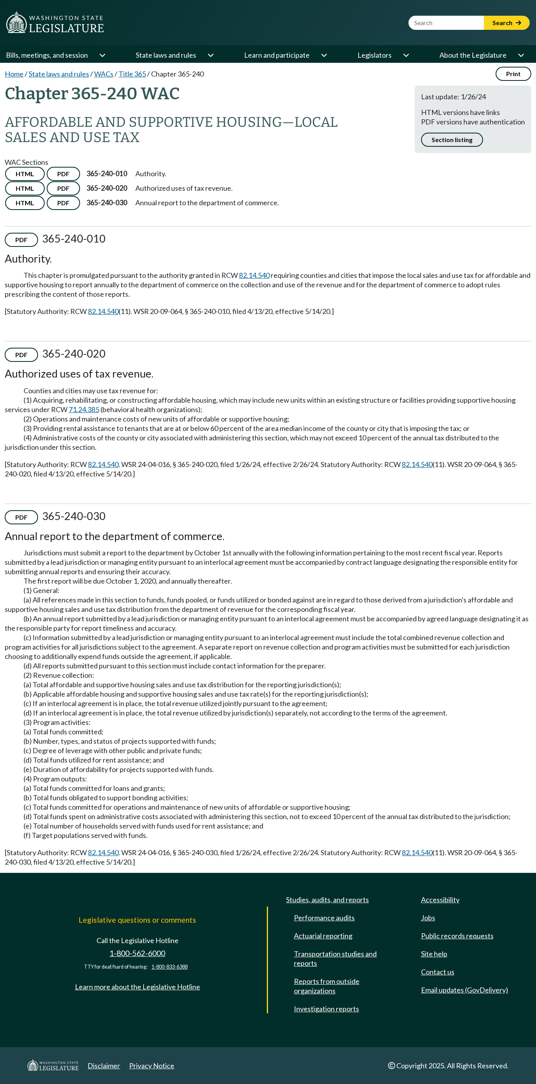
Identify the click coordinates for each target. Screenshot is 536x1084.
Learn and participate (277, 55)
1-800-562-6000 (137, 953)
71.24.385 (84, 409)
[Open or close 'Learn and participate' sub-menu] (323, 55)
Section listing (452, 139)
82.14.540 (254, 275)
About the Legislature (473, 55)
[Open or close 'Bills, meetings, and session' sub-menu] (102, 55)
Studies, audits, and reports (327, 899)
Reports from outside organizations (326, 986)
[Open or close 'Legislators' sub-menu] (405, 55)
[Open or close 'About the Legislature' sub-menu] (520, 55)
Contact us (437, 971)
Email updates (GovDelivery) (464, 989)
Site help (434, 953)
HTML (25, 173)
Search (503, 22)
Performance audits (324, 917)
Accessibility (440, 899)
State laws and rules (166, 55)
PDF (63, 173)
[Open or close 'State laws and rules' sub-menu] (210, 55)
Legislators (374, 55)
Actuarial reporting (323, 935)
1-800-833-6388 (169, 967)
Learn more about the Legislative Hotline (137, 986)
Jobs (428, 917)
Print (513, 73)
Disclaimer (104, 1065)
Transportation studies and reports (335, 958)
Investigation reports (326, 1008)
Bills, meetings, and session (47, 55)
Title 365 (132, 73)
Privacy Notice (151, 1065)
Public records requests (457, 935)
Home (14, 73)
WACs (103, 73)
